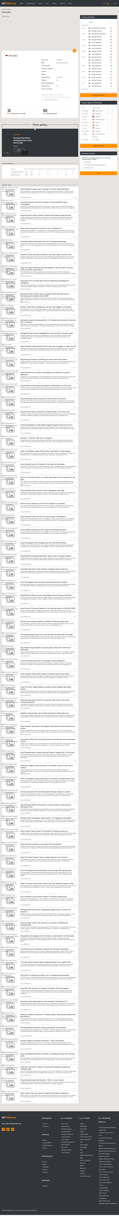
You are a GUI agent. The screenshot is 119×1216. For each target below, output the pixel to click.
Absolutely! (87, 162)
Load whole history (98, 95)
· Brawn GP (82, 1168)
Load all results (98, 146)
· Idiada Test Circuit (104, 1201)
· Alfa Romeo (83, 1126)
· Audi (81, 1152)
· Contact (45, 1124)
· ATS (80, 1150)
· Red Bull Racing (47, 1145)
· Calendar (45, 1172)
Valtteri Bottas (96, 63)
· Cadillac (82, 1171)
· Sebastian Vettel (66, 1150)
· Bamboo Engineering (85, 1155)
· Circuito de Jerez (103, 1180)
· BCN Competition (85, 1160)
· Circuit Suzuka (103, 1174)
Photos (70, 3)
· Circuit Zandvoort (104, 1177)
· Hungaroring (102, 1198)
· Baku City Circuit (103, 1156)
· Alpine (81, 1131)
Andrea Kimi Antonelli (17, 172)
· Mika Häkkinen (65, 1145)
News (21, 3)
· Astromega (83, 1147)
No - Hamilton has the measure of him (95, 165)
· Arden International (85, 1137)
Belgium (97, 116)
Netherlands (99, 111)
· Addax (81, 1124)
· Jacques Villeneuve (67, 1134)
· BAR (81, 1158)
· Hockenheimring (103, 1195)
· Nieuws (44, 1140)
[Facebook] (3, 1129)
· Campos (82, 1173)
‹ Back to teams (6, 9)
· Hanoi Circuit (102, 1193)
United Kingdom (100, 119)
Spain (97, 125)
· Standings (45, 1167)
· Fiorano (100, 1185)
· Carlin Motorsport (85, 1176)
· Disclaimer (45, 1126)
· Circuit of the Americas (105, 1172)
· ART (81, 1142)
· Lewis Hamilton (47, 1143)
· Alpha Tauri (83, 1129)
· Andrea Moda (83, 1134)
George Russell (15, 175)
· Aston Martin (83, 1145)
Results (54, 3)
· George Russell (66, 1131)
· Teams (44, 1164)
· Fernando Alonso (66, 1129)
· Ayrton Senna (65, 1126)
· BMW (81, 1165)
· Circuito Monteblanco (105, 1182)
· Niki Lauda (64, 1147)
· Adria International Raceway (107, 1127)
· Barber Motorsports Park (106, 1159)
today (9, 3)
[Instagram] (12, 1129)
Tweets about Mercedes (51, 99)
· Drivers (44, 1162)
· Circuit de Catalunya (105, 1164)
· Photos (44, 1148)
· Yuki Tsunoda (65, 1152)
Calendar (62, 3)
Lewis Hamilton (30, 3)
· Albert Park (102, 1130)
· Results (44, 1169)
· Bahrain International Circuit (107, 1148)
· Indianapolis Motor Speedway (107, 1203)
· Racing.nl (45, 1186)
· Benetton (82, 1163)
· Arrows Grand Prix (85, 1139)
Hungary (97, 113)
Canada (97, 131)
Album (9, 150)
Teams (47, 3)
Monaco (97, 128)
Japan (97, 139)
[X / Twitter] (8, 1129)
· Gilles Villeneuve (103, 1190)
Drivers (40, 3)
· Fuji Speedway (103, 1188)
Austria (97, 122)
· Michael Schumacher (67, 1142)
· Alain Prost (64, 1124)
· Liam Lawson (65, 1139)
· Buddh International (104, 1161)
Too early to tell (88, 167)
